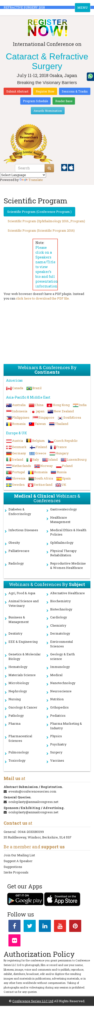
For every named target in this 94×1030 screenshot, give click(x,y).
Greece (40, 453)
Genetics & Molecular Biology (24, 656)
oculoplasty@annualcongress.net (33, 802)
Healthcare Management (60, 519)
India (83, 405)
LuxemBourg (77, 459)
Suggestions (13, 867)
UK (63, 484)
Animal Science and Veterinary (23, 603)
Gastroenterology (63, 509)
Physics (56, 736)
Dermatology (60, 633)
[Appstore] (71, 167)
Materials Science (22, 675)
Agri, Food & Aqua (21, 593)
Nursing (14, 699)
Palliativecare (18, 551)
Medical (56, 675)
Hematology (17, 667)
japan (40, 411)
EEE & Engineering (23, 641)
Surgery (56, 752)
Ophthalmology (62, 542)
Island (53, 459)
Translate (35, 180)
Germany (19, 453)
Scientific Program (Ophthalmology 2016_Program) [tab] (46, 221)
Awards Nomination (48, 111)
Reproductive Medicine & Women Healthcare (68, 565)
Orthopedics (59, 707)
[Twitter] (30, 927)
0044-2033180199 (31, 832)
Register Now (45, 91)
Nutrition (57, 699)
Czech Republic (66, 440)
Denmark (19, 447)
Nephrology (17, 691)
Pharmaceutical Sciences (20, 738)
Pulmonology (18, 752)
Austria (17, 440)
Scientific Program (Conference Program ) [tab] (39, 211)
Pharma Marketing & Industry (66, 725)
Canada (17, 388)
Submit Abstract (17, 91)
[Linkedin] (45, 927)
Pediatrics (58, 715)
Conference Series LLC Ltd (32, 1001)
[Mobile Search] (49, 168)
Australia (19, 405)
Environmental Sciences (61, 643)
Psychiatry (58, 744)
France (61, 447)
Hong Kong (61, 405)
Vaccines (57, 760)
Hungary (62, 453)
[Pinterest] (75, 927)
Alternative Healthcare (67, 593)
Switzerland (43, 484)
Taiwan (40, 424)
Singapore (46, 417)
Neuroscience (61, 691)
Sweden (18, 484)
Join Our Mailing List (19, 855)
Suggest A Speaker (18, 861)
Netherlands (21, 466)
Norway (46, 466)
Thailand (61, 424)
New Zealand (64, 411)
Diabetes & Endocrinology (19, 511)
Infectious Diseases (23, 530)
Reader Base (63, 101)
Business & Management (18, 619)
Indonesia (19, 411)
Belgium (38, 440)
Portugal (18, 472)
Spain (66, 478)
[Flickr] (14, 941)
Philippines (20, 417)
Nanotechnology (62, 683)
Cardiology (58, 617)
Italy (35, 459)
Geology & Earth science (62, 656)
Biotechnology (61, 609)
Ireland (17, 459)
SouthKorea (72, 417)
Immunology (60, 667)
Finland (41, 447)
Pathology (16, 715)
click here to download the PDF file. (43, 298)
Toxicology (17, 760)
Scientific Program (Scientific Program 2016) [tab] (41, 230)
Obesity (14, 542)
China (39, 405)
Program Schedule (35, 101)
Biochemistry (60, 601)
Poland (67, 466)
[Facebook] (14, 927)
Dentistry (15, 633)
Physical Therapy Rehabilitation (63, 553)
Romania (19, 424)
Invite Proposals (16, 872)
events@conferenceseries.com (32, 791)
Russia (62, 472)
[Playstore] (64, 167)
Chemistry (58, 625)
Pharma (14, 723)
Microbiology (18, 683)
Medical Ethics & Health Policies (68, 532)
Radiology (16, 563)
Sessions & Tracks (75, 91)
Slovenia (18, 478)
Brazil (36, 388)
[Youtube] (60, 927)
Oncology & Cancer (22, 707)
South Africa (43, 478)
